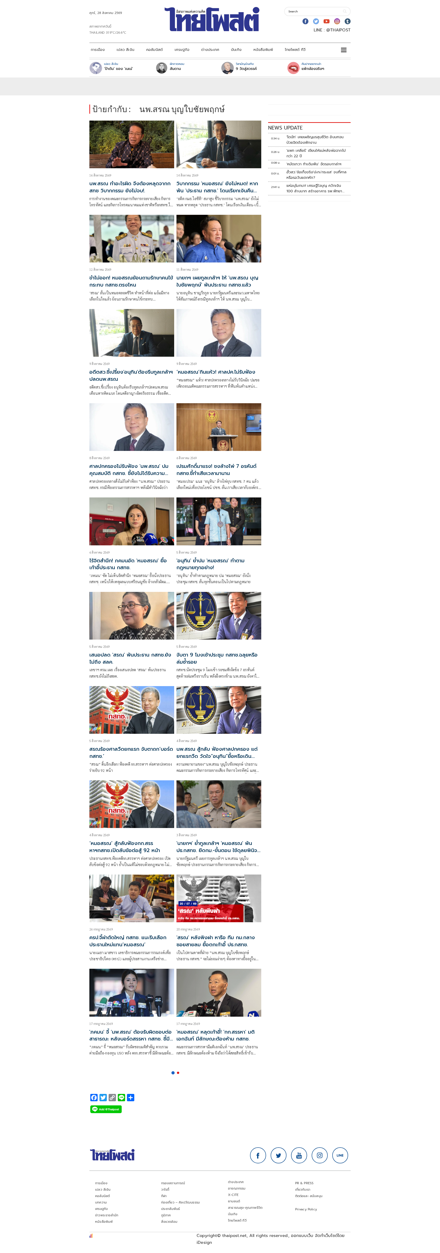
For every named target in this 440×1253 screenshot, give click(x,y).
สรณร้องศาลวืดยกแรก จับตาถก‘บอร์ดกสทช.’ (131, 752)
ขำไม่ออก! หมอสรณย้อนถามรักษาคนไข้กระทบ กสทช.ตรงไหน (131, 281)
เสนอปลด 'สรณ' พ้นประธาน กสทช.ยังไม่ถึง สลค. (130, 658)
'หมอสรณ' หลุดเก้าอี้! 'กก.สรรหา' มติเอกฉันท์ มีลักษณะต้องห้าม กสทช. (215, 1035)
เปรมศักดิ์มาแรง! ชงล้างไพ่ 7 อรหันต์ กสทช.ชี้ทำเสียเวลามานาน (216, 469)
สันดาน (175, 69)
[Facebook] (305, 21)
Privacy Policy (306, 1209)
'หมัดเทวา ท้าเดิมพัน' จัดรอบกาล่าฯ (313, 164)
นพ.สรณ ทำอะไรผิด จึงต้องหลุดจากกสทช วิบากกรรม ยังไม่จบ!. (129, 187)
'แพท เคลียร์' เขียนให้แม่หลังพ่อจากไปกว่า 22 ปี (316, 153)
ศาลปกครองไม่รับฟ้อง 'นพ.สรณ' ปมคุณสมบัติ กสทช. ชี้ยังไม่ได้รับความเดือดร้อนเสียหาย (128, 473)
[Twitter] (316, 21)
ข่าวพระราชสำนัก (106, 1215)
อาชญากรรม (237, 1188)
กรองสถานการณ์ (173, 1183)
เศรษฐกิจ (182, 49)
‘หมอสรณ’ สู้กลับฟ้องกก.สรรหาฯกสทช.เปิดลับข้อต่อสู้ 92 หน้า (124, 846)
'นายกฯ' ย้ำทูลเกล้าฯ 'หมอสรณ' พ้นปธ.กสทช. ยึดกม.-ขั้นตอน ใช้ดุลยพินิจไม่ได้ (216, 850)
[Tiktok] (347, 21)
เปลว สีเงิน (125, 49)
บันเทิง (236, 49)
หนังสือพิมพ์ (263, 49)
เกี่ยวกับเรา (303, 1189)
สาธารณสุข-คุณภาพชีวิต (245, 1207)
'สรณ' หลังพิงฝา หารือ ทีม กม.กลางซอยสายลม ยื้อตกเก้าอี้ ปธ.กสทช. (215, 941)
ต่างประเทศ (210, 49)
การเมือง (98, 49)
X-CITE (233, 1194)
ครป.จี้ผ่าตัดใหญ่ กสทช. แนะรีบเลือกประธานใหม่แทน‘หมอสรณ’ (127, 941)
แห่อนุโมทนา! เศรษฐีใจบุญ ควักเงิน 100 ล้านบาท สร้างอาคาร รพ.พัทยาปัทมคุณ (314, 188)
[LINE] (340, 1155)
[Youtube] (326, 21)
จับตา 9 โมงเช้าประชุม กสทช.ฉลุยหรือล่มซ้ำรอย (217, 658)
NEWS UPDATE (285, 128)
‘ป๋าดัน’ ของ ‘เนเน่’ (118, 69)
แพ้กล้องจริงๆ (313, 69)
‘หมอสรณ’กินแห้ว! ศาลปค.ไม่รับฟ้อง (215, 372)
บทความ (101, 1202)
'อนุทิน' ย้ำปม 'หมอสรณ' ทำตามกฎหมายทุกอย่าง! (210, 564)
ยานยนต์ (234, 1201)
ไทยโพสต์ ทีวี (295, 49)
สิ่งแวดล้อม (169, 1221)
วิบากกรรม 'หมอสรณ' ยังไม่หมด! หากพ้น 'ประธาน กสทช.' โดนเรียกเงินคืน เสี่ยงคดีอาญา (217, 190)
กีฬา (164, 1196)
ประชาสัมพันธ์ (170, 1208)
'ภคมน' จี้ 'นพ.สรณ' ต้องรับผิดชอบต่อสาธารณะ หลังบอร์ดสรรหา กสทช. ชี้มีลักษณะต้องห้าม (130, 1039)
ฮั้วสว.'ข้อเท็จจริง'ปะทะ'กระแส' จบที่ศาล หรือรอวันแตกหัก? (316, 174)
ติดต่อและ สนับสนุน (309, 1196)
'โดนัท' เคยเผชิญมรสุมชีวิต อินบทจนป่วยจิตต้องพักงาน (315, 139)
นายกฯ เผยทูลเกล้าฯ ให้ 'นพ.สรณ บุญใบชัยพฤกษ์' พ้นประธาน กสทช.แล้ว (217, 281)
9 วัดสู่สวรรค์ (246, 69)
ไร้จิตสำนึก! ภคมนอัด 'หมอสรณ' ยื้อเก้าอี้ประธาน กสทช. (128, 564)
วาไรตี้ (165, 1189)
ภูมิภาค (166, 1215)
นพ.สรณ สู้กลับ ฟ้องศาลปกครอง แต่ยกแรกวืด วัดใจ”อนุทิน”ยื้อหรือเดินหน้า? (217, 756)
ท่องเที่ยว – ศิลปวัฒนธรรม (180, 1202)
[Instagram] (337, 21)
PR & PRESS (304, 1183)
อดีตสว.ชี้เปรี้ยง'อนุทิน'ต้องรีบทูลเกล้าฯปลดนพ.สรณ (131, 375)
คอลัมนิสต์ (154, 49)
